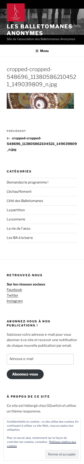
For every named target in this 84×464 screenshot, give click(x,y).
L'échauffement (19, 192)
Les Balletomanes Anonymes (40, 29)
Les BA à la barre (20, 238)
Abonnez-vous (25, 374)
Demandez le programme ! (27, 182)
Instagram (15, 301)
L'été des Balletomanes (25, 201)
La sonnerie (16, 219)
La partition (16, 210)
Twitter (12, 295)
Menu (44, 51)
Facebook (14, 290)
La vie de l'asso (18, 228)
